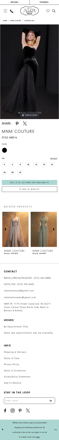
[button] (5, 11)
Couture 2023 (29, 21)
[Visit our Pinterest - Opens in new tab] (20, 410)
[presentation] (15, 229)
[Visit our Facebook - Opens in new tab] (5, 410)
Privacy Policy (11, 364)
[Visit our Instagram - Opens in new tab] (12, 410)
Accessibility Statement (17, 376)
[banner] (29, 11)
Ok (55, 430)
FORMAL (44, 2)
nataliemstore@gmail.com (19, 290)
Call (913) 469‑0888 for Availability (29, 182)
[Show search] (54, 11)
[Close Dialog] (3, 429)
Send (52, 400)
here (38, 437)
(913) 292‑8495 (25, 284)
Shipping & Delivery (15, 352)
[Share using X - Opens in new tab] (25, 123)
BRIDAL (15, 2)
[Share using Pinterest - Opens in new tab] (17, 123)
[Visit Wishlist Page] (48, 11)
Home (5, 21)
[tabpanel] (29, 71)
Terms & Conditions (15, 370)
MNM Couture (15, 21)
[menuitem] (15, 2)
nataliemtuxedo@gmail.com (20, 297)
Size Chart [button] (53, 158)
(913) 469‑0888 (42, 278)
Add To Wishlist (13, 383)
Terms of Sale (12, 358)
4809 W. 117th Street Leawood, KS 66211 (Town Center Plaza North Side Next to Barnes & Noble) (27, 307)
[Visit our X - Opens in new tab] (28, 410)
